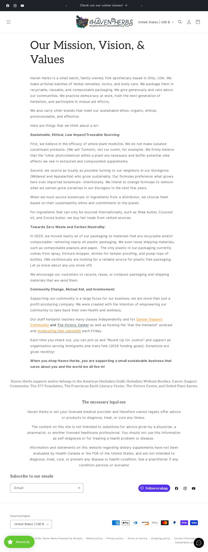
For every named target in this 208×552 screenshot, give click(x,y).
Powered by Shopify (70, 538)
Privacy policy (115, 538)
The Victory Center (73, 325)
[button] (8, 21)
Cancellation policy (186, 542)
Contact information (186, 538)
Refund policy (94, 538)
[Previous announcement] (66, 6)
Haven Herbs (50, 538)
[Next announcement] (141, 6)
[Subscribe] (78, 488)
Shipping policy (160, 538)
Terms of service (137, 538)
